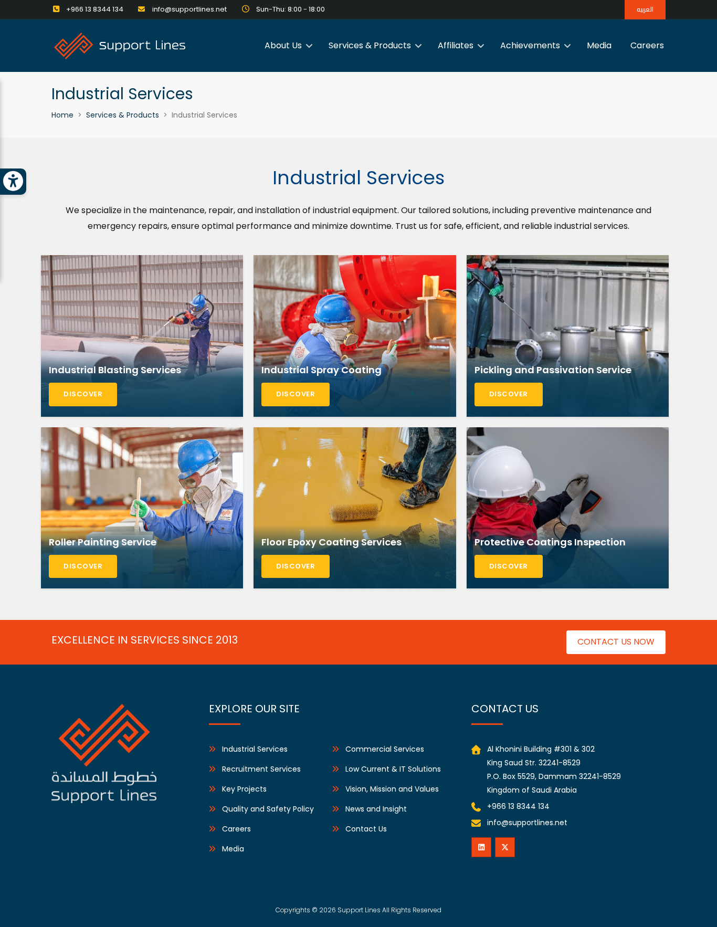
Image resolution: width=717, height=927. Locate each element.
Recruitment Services (261, 769)
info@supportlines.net (527, 822)
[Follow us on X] (505, 847)
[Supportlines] (119, 45)
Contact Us (366, 829)
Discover (83, 394)
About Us (283, 45)
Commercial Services (384, 749)
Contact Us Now (616, 642)
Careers (647, 45)
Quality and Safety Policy (268, 809)
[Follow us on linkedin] (481, 847)
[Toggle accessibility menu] (13, 181)
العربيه (645, 9)
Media (599, 45)
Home (62, 115)
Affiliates (455, 45)
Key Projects (244, 789)
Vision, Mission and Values (392, 789)
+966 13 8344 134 (518, 806)
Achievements (530, 45)
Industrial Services (255, 749)
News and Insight (376, 809)
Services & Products (370, 45)
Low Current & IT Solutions (393, 769)
